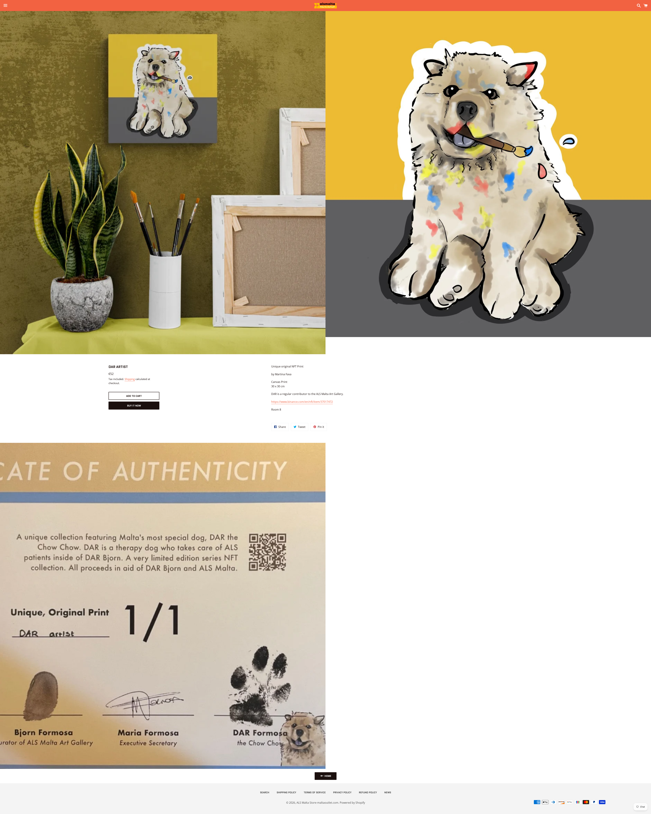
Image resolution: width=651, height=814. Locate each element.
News (387, 792)
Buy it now (134, 405)
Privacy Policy (342, 792)
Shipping (130, 379)
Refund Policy (368, 792)
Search (264, 792)
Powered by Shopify (352, 802)
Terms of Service (315, 792)
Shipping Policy (286, 792)
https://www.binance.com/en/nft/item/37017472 (302, 402)
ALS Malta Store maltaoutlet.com (317, 802)
